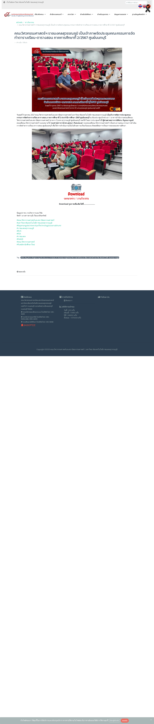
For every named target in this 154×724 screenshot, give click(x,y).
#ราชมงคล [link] (21, 236)
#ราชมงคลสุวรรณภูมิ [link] (25, 228)
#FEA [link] (19, 233)
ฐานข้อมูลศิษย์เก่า (138, 14)
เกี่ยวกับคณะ (39, 14)
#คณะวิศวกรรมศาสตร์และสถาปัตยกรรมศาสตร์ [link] (35, 220)
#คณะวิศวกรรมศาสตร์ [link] (26, 242)
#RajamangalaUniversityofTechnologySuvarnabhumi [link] (39, 225)
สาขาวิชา (71, 14)
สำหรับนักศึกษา (85, 14)
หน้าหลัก (19, 22)
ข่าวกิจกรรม (29, 22)
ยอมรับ (124, 720)
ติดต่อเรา (68, 300)
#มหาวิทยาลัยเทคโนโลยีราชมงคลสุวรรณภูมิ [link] (34, 223)
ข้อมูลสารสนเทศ (120, 14)
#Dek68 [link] (20, 239)
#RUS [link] (19, 231)
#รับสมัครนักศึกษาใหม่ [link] (26, 244)
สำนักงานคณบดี (56, 14)
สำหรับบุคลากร (102, 14)
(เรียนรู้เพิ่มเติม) (114, 720)
